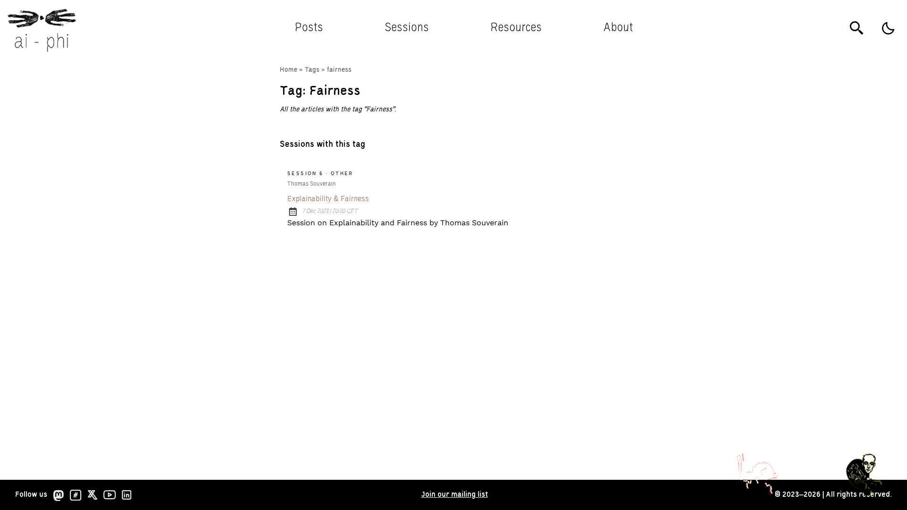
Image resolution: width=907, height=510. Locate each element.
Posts (309, 28)
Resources (516, 28)
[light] (888, 28)
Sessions (407, 28)
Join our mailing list (454, 494)
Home (288, 70)
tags (312, 70)
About (618, 28)
